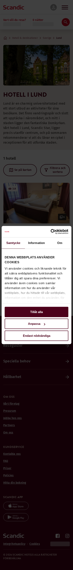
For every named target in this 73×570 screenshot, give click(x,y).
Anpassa (34, 323)
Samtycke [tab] (13, 243)
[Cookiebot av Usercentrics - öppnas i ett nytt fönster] (51, 231)
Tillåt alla (36, 312)
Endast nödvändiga (36, 335)
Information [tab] (36, 243)
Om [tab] (59, 243)
